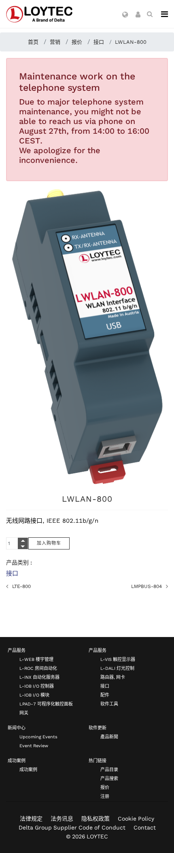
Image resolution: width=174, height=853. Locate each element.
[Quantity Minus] (23, 546)
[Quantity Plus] (23, 540)
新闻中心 (16, 728)
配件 (104, 695)
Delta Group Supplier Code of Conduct (72, 827)
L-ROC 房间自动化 (38, 668)
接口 (12, 573)
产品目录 (109, 769)
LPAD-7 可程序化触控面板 (46, 704)
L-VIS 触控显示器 (117, 659)
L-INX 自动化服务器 (39, 677)
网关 (23, 713)
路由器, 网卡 (112, 677)
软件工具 (109, 704)
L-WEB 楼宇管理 (36, 659)
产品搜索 (109, 778)
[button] (125, 15)
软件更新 (97, 728)
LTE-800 (21, 586)
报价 (104, 787)
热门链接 (97, 760)
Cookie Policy (136, 818)
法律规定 (31, 818)
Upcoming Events (38, 737)
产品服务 (16, 650)
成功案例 (16, 760)
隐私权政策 (95, 818)
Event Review (33, 745)
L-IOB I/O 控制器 (36, 686)
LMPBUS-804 (146, 586)
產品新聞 (109, 737)
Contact (145, 827)
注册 (104, 796)
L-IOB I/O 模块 (34, 695)
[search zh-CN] (150, 14)
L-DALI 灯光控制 (117, 668)
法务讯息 (62, 818)
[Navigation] (164, 14)
